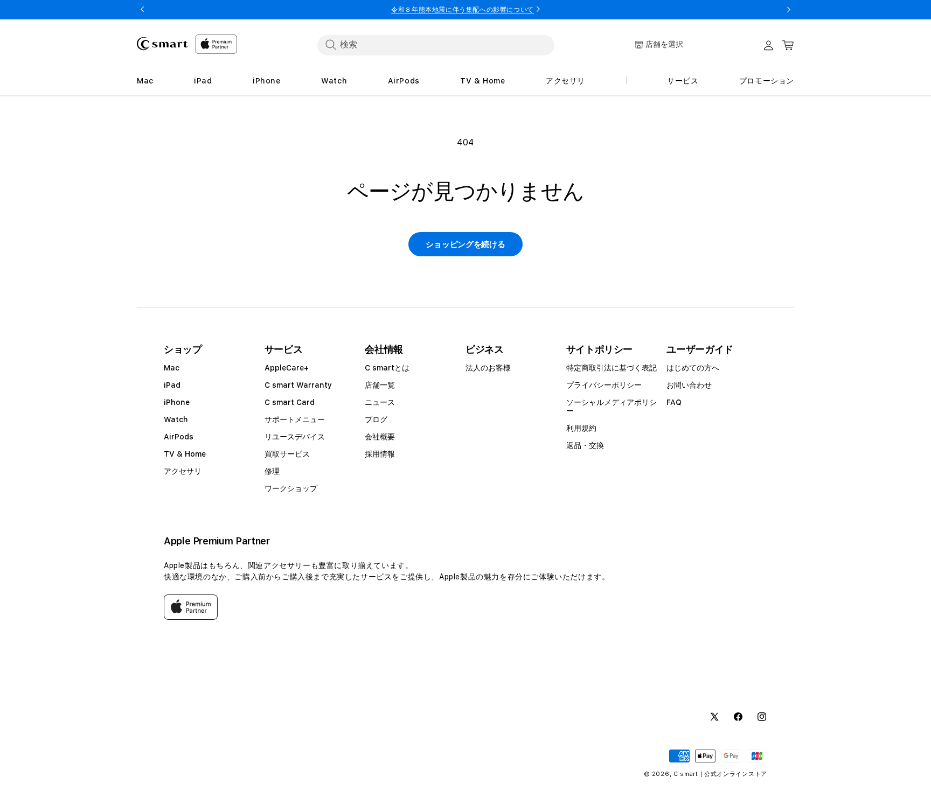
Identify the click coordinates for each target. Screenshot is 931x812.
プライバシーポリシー (604, 385)
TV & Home (185, 454)
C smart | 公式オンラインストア (720, 774)
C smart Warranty (298, 385)
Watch (176, 419)
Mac (171, 367)
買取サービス (287, 454)
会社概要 (380, 436)
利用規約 (581, 428)
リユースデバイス (295, 436)
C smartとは (387, 367)
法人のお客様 (488, 367)
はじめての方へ (692, 367)
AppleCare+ (287, 367)
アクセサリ (183, 471)
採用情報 (380, 454)
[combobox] (435, 44)
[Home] (162, 43)
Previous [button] (142, 9)
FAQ (674, 402)
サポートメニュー (295, 419)
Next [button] (788, 9)
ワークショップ (291, 488)
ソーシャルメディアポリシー (611, 406)
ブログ (376, 419)
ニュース (380, 402)
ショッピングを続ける (465, 244)
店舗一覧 (380, 385)
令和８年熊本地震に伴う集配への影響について (462, 9)
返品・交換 (585, 445)
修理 (272, 471)
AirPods (178, 436)
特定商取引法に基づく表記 (611, 367)
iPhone (177, 402)
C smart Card (290, 402)
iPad (172, 385)
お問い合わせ (689, 385)
